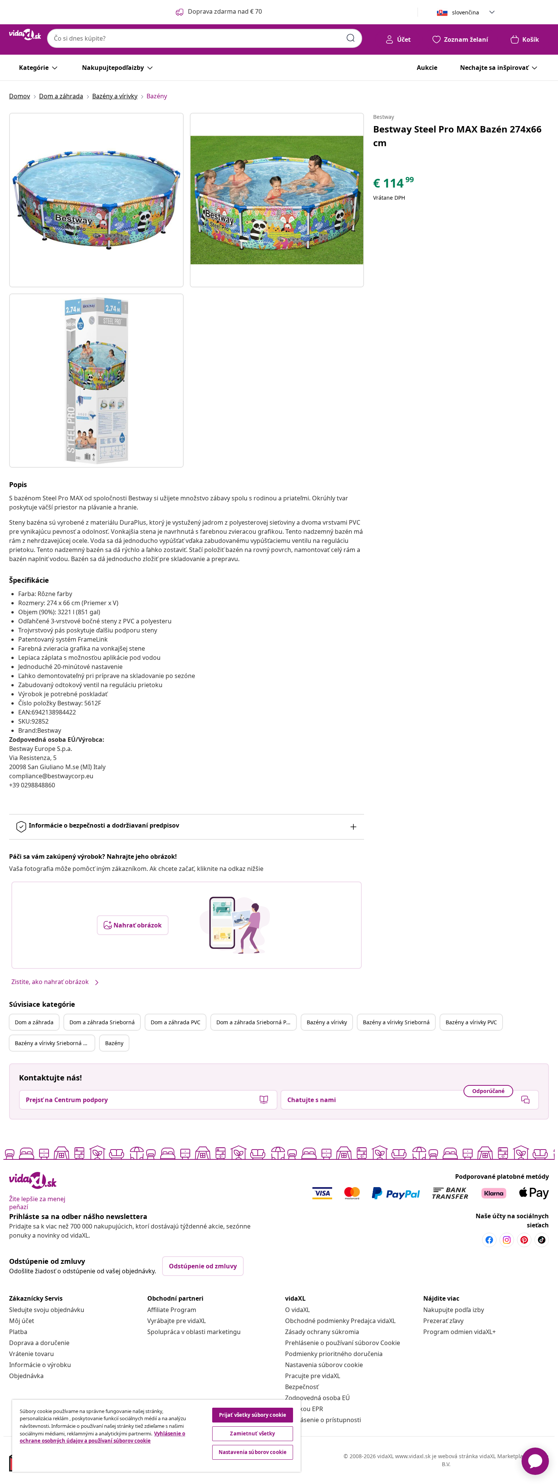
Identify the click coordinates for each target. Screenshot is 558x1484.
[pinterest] (524, 1240)
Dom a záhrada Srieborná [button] (102, 1022)
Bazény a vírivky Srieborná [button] (396, 1022)
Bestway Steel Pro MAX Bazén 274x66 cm (457, 136)
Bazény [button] (114, 1043)
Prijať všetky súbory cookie (253, 1414)
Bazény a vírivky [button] (327, 1022)
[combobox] (204, 38)
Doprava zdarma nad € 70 (225, 11)
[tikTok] (541, 1240)
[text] (394, 184)
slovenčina (465, 12)
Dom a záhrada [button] (34, 1022)
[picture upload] (235, 925)
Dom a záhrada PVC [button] (175, 1022)
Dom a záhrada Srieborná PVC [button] (254, 1022)
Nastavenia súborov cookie (324, 1365)
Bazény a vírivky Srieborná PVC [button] (54, 1043)
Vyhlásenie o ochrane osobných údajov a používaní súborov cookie (102, 1437)
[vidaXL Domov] (25, 34)
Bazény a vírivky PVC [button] (471, 1022)
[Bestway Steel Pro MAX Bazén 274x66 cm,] (96, 200)
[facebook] (489, 1240)
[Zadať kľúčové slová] (351, 38)
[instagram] (507, 1240)
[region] (156, 1436)
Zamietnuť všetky (252, 1433)
